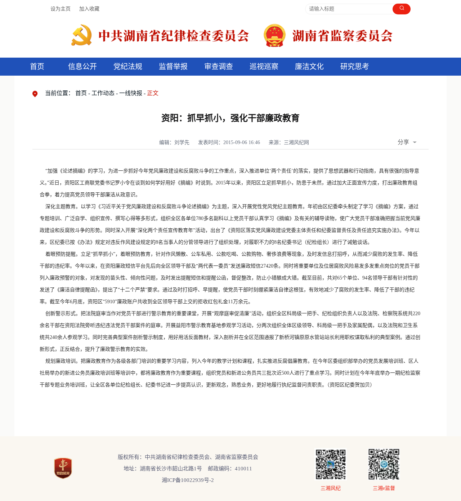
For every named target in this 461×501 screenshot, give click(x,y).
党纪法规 (127, 67)
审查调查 (218, 67)
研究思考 (354, 67)
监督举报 (173, 67)
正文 (152, 93)
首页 (37, 67)
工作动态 (103, 93)
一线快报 (130, 93)
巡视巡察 (264, 67)
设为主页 (60, 9)
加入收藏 (89, 9)
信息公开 (82, 67)
